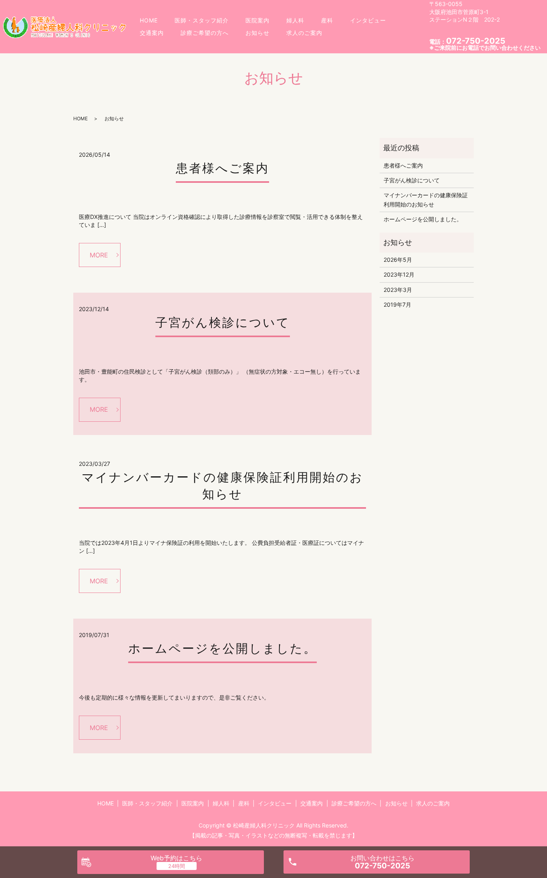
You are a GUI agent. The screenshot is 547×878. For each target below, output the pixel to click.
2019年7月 (397, 304)
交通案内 (152, 32)
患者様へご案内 (222, 168)
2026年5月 (398, 259)
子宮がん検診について (222, 322)
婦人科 (295, 20)
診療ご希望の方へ (205, 32)
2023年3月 (398, 289)
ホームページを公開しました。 (222, 648)
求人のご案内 (304, 32)
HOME (149, 20)
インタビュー (368, 20)
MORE (99, 255)
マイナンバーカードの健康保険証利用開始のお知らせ (426, 199)
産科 (327, 20)
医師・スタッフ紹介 (202, 20)
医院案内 (257, 20)
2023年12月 (399, 274)
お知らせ (257, 32)
